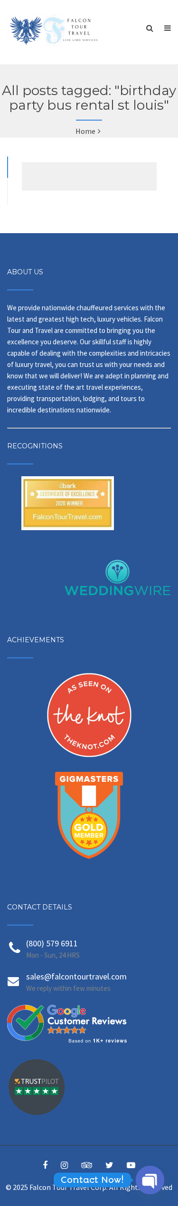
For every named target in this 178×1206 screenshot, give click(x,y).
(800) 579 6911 (52, 943)
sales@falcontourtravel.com (76, 976)
